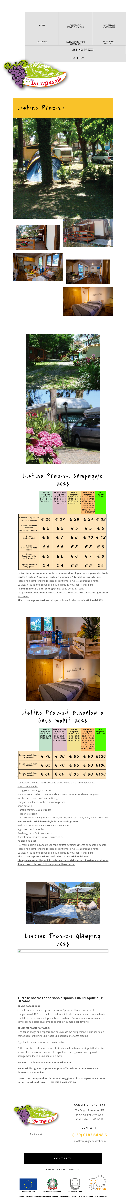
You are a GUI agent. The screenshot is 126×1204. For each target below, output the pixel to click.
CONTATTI (63, 1158)
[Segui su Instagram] (39, 1139)
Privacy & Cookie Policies (63, 1169)
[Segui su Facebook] (33, 1139)
